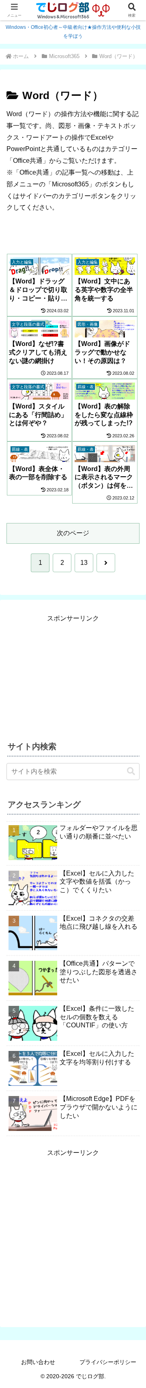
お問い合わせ (38, 1362)
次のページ (73, 533)
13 (84, 562)
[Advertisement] (73, 675)
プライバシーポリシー (107, 1362)
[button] (131, 771)
